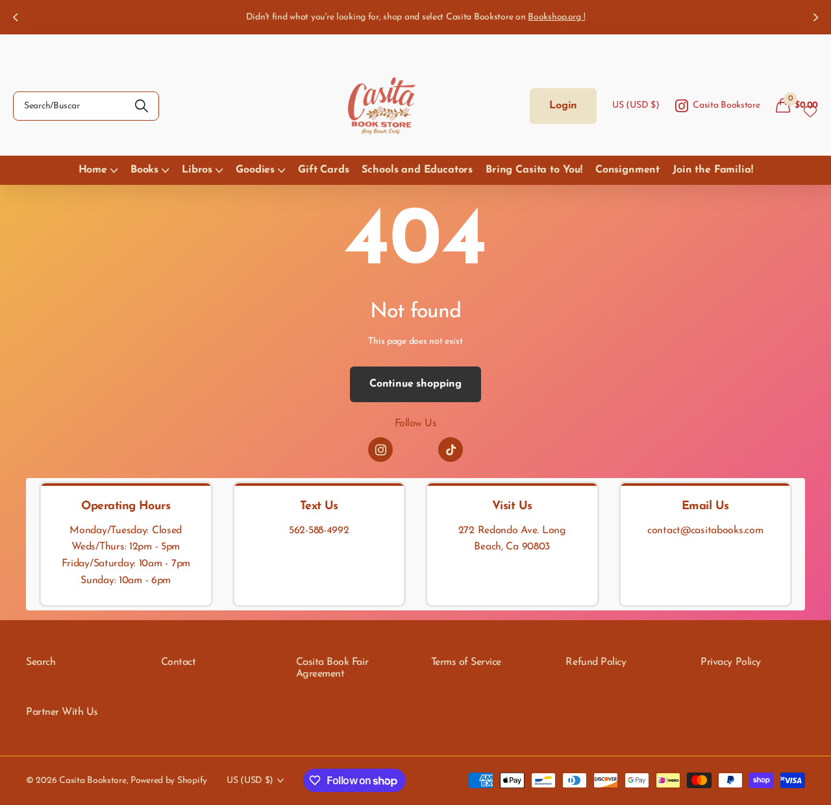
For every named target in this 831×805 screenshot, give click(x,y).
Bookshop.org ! (556, 17)
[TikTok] (450, 449)
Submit (141, 106)
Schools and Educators (417, 170)
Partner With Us (62, 712)
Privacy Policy (730, 662)
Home (93, 170)
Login (563, 106)
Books (144, 170)
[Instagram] (380, 449)
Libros (197, 170)
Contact (178, 662)
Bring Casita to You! (534, 170)
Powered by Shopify (168, 781)
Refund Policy (595, 662)
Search (40, 662)
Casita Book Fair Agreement (332, 668)
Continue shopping (415, 384)
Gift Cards (323, 170)
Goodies (255, 170)
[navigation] (14, 17)
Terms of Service (466, 662)
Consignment (627, 170)
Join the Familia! (712, 170)
